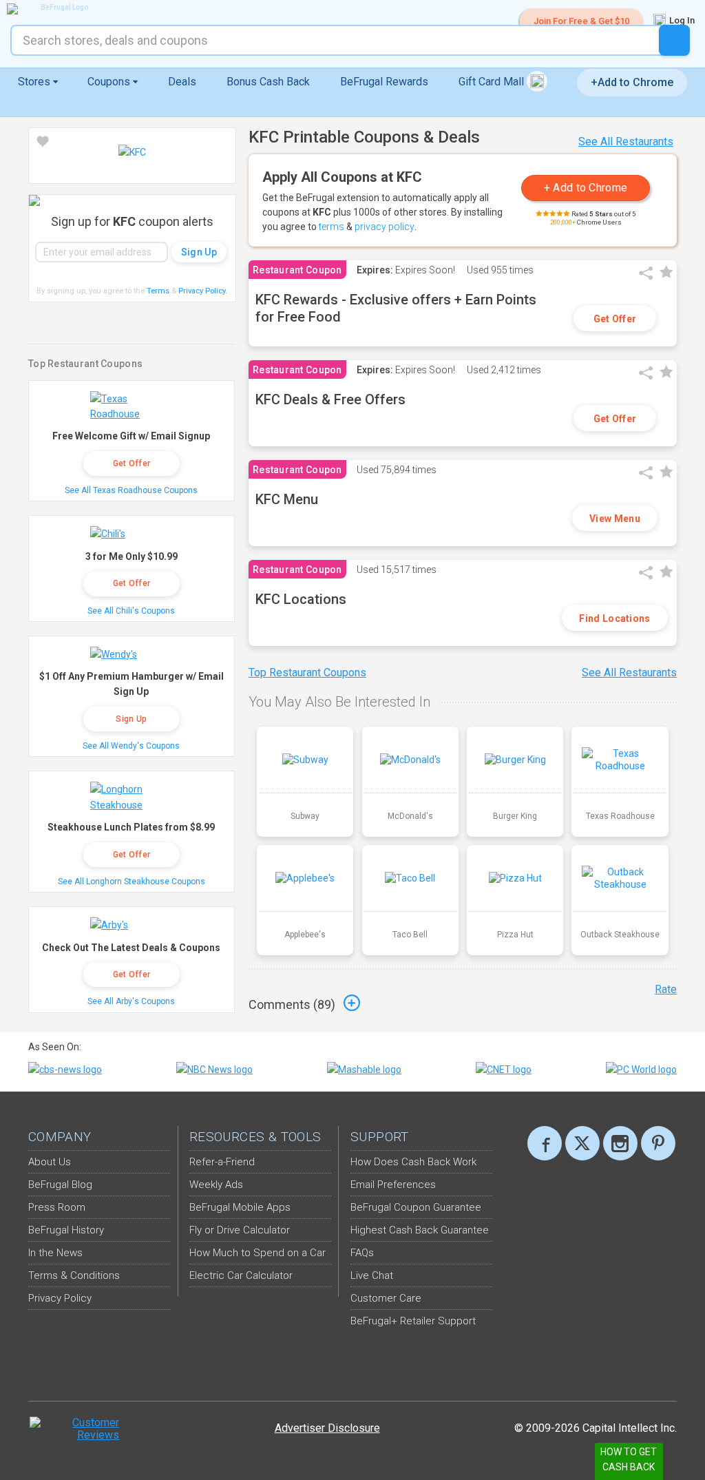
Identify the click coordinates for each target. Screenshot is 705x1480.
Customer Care (385, 1298)
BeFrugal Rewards (384, 81)
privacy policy (384, 226)
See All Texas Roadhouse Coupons (131, 490)
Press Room (56, 1207)
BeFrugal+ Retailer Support (413, 1321)
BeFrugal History (66, 1230)
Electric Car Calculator (241, 1275)
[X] (582, 1143)
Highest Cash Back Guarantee (419, 1230)
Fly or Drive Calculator (239, 1230)
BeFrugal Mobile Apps (240, 1207)
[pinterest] (658, 1143)
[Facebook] (544, 1143)
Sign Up (131, 719)
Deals (182, 81)
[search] (674, 40)
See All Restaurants (625, 141)
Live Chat (371, 1275)
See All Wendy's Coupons (131, 746)
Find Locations (614, 618)
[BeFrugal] (58, 8)
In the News (55, 1253)
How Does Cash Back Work (413, 1162)
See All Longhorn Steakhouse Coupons (131, 881)
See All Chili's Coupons (131, 611)
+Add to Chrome (632, 82)
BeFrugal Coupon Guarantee (415, 1207)
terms (331, 226)
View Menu (614, 518)
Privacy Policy (202, 290)
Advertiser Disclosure (327, 1428)
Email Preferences (393, 1184)
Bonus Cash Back (268, 81)
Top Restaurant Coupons (307, 672)
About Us (49, 1162)
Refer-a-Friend (222, 1162)
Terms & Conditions (74, 1275)
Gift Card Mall (493, 81)
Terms (158, 290)
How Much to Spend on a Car (257, 1253)
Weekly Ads (216, 1184)
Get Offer (615, 318)
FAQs (362, 1253)
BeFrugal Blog (60, 1184)
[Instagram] (620, 1143)
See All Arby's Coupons (131, 1001)
